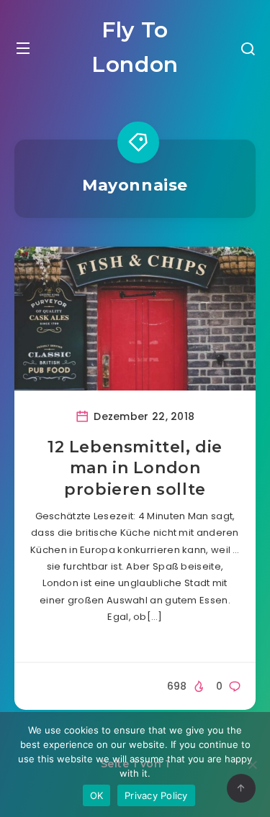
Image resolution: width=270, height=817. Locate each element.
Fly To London (135, 47)
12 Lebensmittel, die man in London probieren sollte (135, 468)
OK (97, 795)
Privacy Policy (156, 795)
